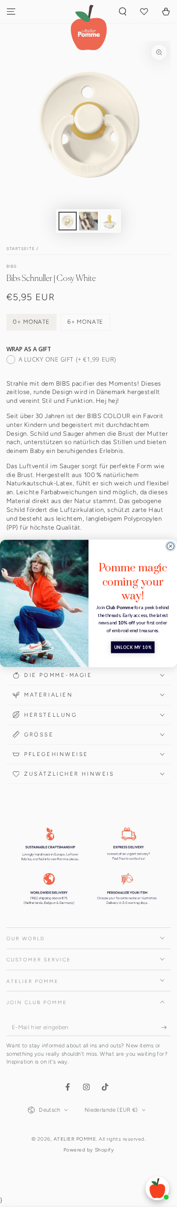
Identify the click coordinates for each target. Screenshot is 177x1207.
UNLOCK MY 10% (133, 647)
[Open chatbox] (157, 1188)
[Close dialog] (170, 546)
